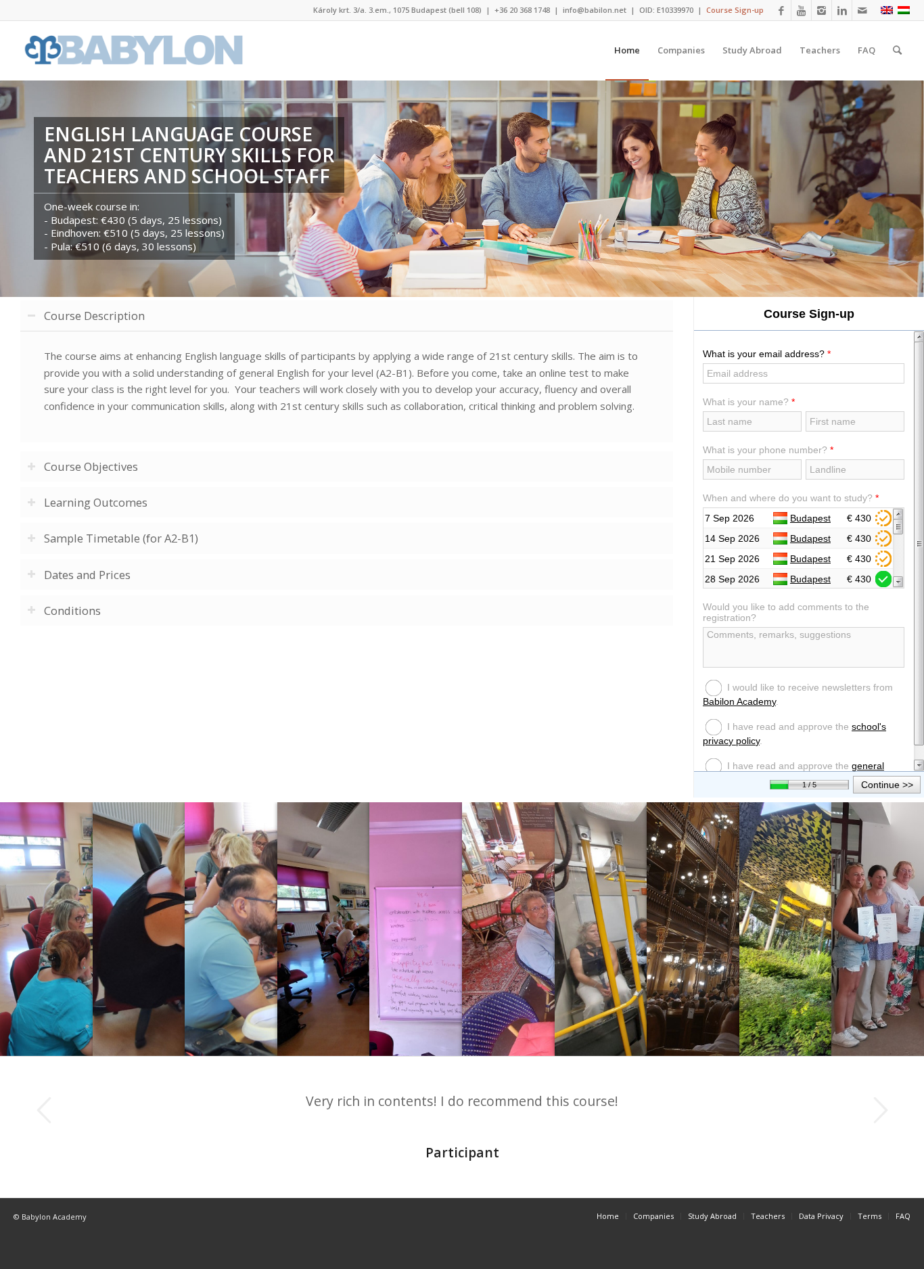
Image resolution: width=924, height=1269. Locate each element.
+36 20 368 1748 (522, 10)
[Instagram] (821, 10)
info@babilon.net (594, 10)
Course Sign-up (735, 10)
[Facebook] (781, 10)
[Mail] (862, 10)
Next (880, 1110)
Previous (44, 1110)
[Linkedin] (842, 10)
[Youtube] (801, 10)
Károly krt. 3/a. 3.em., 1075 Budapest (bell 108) (397, 10)
